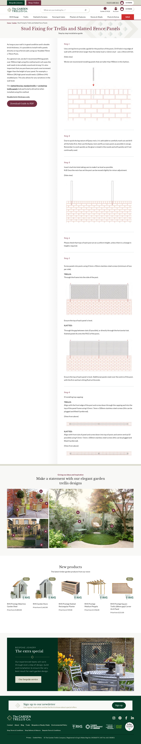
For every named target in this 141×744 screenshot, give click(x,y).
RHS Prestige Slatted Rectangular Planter (67, 605)
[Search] (85, 10)
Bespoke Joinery (16, 3)
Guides (14, 23)
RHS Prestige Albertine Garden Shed (16, 605)
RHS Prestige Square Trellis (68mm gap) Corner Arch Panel (120, 606)
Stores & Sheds (97, 17)
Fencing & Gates (58, 17)
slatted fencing (17, 86)
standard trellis (29, 86)
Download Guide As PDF (22, 103)
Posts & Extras (113, 17)
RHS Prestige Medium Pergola (91, 605)
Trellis (25, 17)
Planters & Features (78, 17)
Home (9, 23)
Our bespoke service (28, 679)
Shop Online (33, 3)
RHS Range (14, 17)
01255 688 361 (113, 3)
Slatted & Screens (40, 17)
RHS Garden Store (40, 604)
